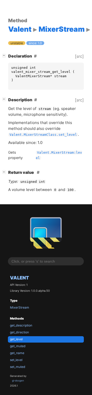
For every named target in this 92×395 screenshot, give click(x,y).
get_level (16, 339)
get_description (21, 325)
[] (5, 55)
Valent (19, 277)
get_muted (18, 346)
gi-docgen (18, 380)
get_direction (19, 332)
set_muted (17, 367)
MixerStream (19, 307)
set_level (16, 360)
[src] (79, 56)
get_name (17, 353)
